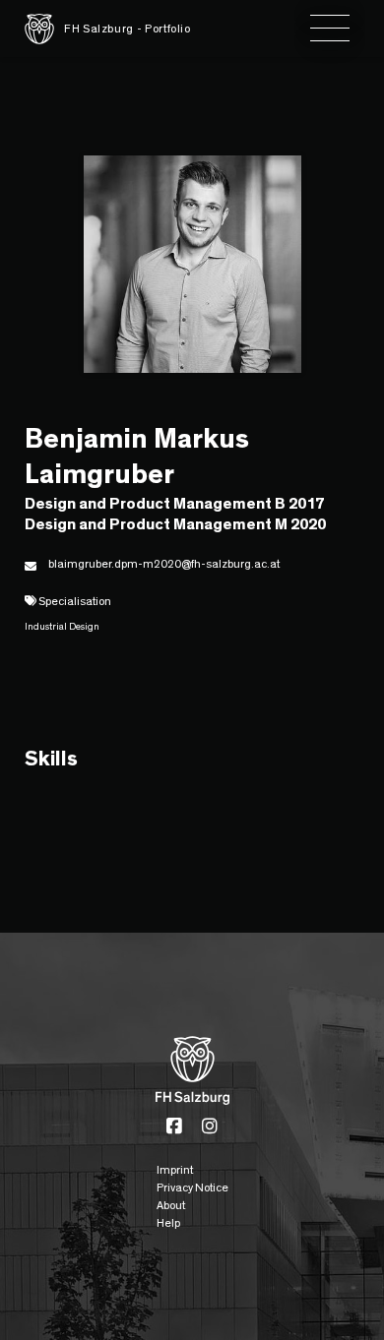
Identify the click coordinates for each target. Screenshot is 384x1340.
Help (168, 1223)
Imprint (175, 1170)
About (171, 1205)
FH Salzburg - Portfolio (127, 28)
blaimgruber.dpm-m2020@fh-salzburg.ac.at (164, 564)
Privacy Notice (192, 1187)
